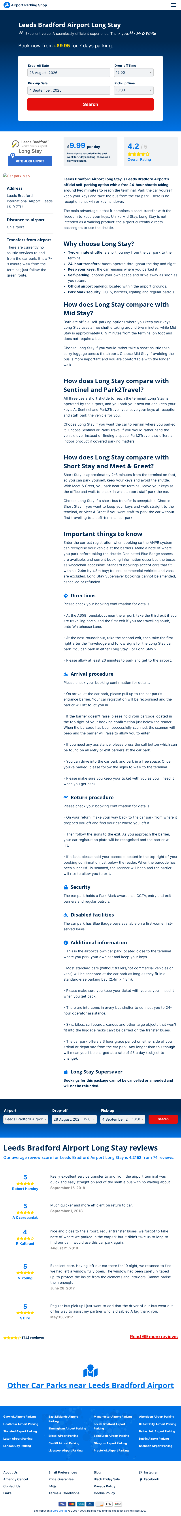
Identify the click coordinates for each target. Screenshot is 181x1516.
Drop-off (60, 1110)
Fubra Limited (59, 1510)
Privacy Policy (104, 1486)
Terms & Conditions (64, 1493)
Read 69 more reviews (154, 1336)
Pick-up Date (37, 83)
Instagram (151, 1472)
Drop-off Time (125, 65)
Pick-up (107, 1110)
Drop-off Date (38, 65)
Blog (97, 1472)
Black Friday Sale (107, 1479)
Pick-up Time (125, 83)
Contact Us (12, 1486)
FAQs (53, 1486)
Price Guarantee (61, 1479)
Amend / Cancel (15, 1479)
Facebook (151, 1479)
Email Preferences (63, 1472)
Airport (10, 1110)
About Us (10, 1472)
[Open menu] (173, 5)
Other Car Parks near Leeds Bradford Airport (90, 1385)
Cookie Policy (104, 1493)
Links (7, 1493)
